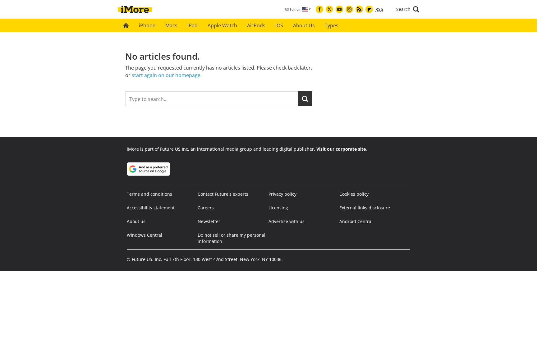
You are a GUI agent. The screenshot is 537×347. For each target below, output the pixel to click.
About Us (304, 25)
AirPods (256, 25)
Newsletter (209, 221)
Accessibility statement (151, 208)
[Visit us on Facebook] (319, 9)
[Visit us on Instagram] (349, 9)
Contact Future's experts (223, 194)
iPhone (147, 25)
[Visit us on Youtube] (339, 9)
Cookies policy (354, 194)
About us (136, 221)
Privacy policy (282, 194)
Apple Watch (222, 25)
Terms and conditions (149, 194)
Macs (171, 25)
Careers (206, 208)
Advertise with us (286, 221)
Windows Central (144, 235)
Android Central (356, 221)
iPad (192, 25)
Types (331, 25)
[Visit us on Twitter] (329, 9)
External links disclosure (364, 208)
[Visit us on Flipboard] (369, 9)
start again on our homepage (166, 75)
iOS (279, 25)
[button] (407, 9)
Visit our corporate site (341, 149)
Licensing (278, 208)
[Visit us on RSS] (359, 9)
